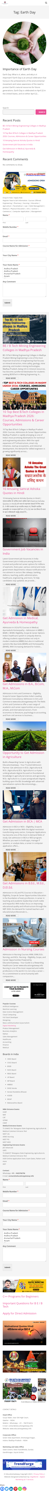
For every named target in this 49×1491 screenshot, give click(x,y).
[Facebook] (2, 1489)
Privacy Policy (39, 1474)
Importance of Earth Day (19, 69)
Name (6, 215)
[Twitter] (7, 1489)
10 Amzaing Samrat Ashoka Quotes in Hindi (21, 140)
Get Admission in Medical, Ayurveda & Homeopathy (20, 620)
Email (6, 236)
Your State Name (11, 265)
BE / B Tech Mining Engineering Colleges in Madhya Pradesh (24, 348)
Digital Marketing (9, 1026)
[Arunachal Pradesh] (24, 273)
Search (6, 108)
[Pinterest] (16, 1489)
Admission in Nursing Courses (23, 949)
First (4, 223)
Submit (7, 303)
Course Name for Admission (16, 246)
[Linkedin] (11, 1489)
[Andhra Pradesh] (24, 268)
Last (26, 223)
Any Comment (9, 281)
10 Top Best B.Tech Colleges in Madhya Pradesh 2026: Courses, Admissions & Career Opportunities (23, 418)
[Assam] (24, 276)
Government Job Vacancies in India (18, 144)
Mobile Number (10, 227)
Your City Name (10, 255)
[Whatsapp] (20, 1489)
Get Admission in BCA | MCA (22, 821)
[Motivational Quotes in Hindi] (24, 1344)
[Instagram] (24, 1489)
